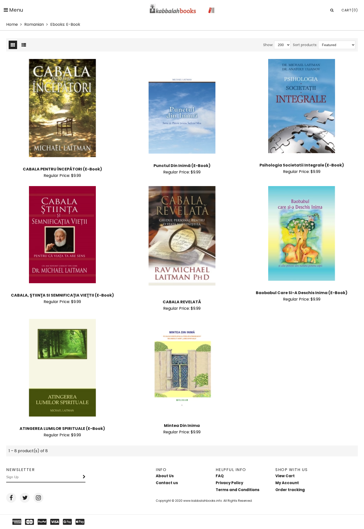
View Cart (285, 475)
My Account (287, 482)
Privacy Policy (229, 482)
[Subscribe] (84, 477)
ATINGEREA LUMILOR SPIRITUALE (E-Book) (62, 428)
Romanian (34, 24)
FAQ (220, 475)
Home (12, 24)
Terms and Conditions (238, 489)
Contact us (167, 482)
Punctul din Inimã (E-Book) (182, 165)
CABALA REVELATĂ (182, 302)
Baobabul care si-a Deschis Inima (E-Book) (301, 293)
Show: (268, 44)
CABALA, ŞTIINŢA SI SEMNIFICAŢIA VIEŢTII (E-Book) (62, 295)
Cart (349, 10)
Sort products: (305, 44)
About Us (165, 475)
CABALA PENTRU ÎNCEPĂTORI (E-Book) (62, 169)
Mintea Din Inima (182, 425)
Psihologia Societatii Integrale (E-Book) (302, 165)
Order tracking (290, 489)
